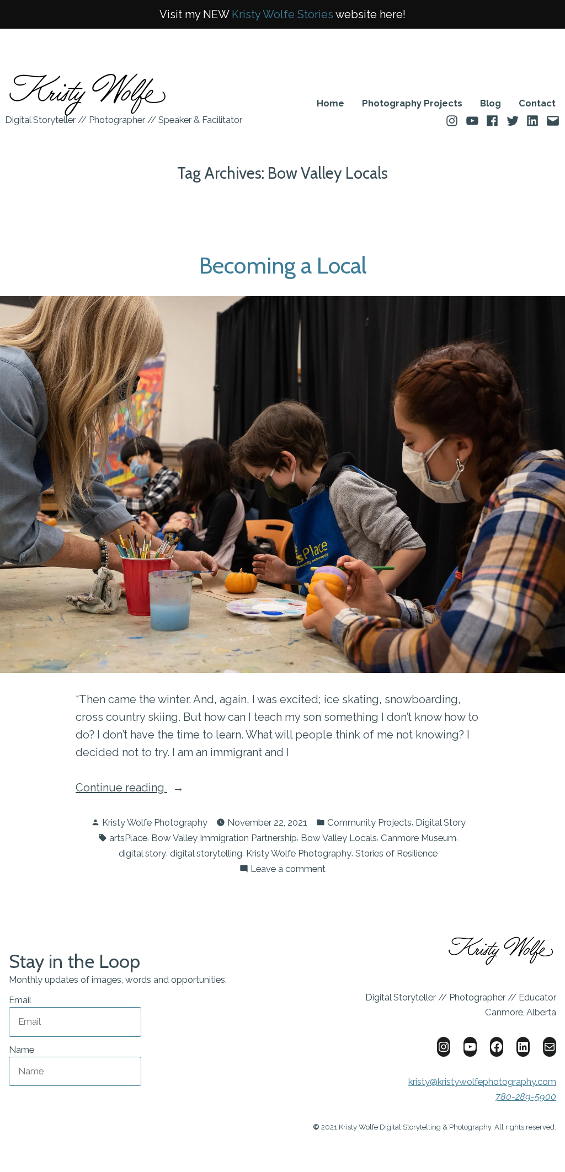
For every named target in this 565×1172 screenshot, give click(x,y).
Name (21, 1049)
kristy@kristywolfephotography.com (482, 1081)
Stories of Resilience (396, 853)
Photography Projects (412, 103)
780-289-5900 (525, 1096)
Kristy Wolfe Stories (282, 14)
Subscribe (141, 1104)
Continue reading (149, 788)
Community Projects (369, 822)
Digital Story (440, 822)
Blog (490, 103)
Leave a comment (288, 869)
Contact (537, 103)
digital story (142, 853)
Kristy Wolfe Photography (154, 822)
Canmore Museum (418, 837)
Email (20, 999)
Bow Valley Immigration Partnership (224, 837)
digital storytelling (206, 853)
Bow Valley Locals (339, 837)
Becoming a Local (282, 265)
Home (330, 103)
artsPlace (128, 837)
